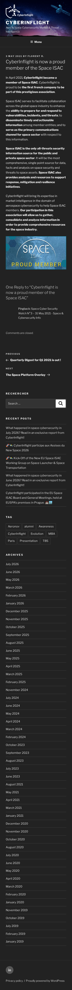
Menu (38, 41)
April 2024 (13, 721)
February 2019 (15, 934)
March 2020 (14, 886)
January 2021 (14, 815)
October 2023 (15, 745)
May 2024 (12, 713)
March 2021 (14, 808)
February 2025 (16, 682)
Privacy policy (14, 980)
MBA (51, 533)
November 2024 (17, 690)
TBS (45, 541)
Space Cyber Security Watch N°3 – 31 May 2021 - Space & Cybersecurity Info (41, 313)
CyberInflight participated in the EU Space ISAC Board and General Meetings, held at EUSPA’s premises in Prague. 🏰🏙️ (34, 497)
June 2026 (13, 572)
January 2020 (15, 902)
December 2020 (17, 823)
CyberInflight (28, 22)
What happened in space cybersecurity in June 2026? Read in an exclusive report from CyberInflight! (35, 480)
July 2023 (12, 768)
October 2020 (15, 839)
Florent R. (36, 56)
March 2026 (14, 587)
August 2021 (14, 784)
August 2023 (15, 760)
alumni (29, 526)
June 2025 (13, 650)
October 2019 (15, 918)
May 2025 (12, 658)
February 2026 (16, 595)
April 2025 (13, 666)
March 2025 (14, 674)
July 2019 (12, 926)
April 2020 (13, 878)
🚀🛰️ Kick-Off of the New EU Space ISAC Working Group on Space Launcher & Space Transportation (35, 463)
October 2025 (15, 627)
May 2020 (12, 870)
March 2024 (14, 729)
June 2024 (13, 705)
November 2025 (17, 619)
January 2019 (15, 941)
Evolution (37, 533)
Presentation (29, 541)
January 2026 (15, 603)
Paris (11, 541)
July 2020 (12, 855)
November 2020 (17, 831)
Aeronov (13, 526)
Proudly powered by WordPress (45, 980)
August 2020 (15, 847)
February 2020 (16, 894)
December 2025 (17, 611)
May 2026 (12, 579)
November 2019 (17, 910)
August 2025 (15, 643)
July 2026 (12, 564)
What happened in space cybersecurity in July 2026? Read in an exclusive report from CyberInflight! (35, 432)
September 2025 (17, 635)
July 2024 (12, 698)
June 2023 (13, 776)
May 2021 (12, 792)
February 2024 (16, 737)
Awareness (46, 526)
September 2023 (17, 753)
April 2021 (13, 800)
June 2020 (13, 863)
